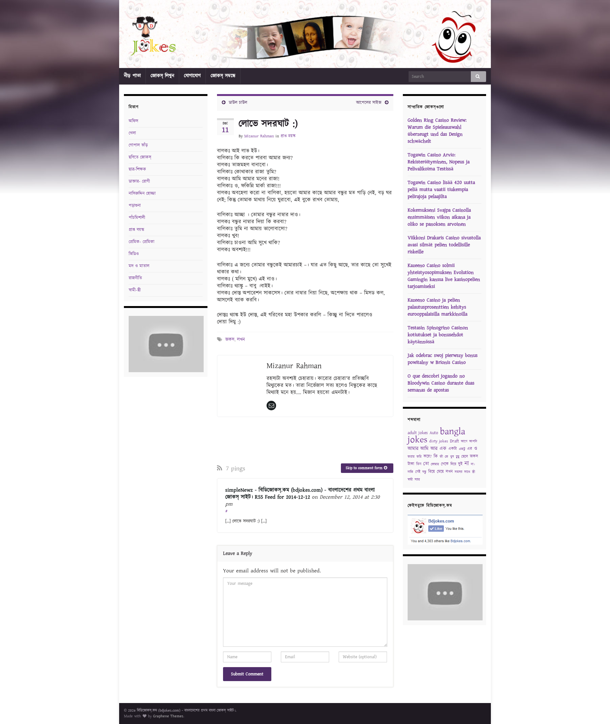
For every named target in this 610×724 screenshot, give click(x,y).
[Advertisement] (305, 439)
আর (433, 448)
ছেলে (464, 456)
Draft (454, 441)
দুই (460, 464)
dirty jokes (438, 441)
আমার (413, 448)
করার (411, 456)
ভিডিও (134, 254)
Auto (434, 433)
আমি (424, 448)
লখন (241, 339)
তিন (418, 464)
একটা (452, 449)
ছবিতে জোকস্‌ (140, 157)
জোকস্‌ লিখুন (162, 75)
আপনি (473, 441)
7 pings (234, 468)
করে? (428, 457)
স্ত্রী (473, 472)
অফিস (133, 121)
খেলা (132, 133)
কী (441, 456)
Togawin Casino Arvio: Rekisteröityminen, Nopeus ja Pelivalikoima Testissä (439, 162)
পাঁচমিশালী (137, 218)
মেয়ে (440, 472)
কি (436, 456)
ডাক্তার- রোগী (139, 181)
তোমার (435, 464)
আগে (464, 441)
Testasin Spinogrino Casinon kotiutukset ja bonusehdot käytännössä (438, 334)
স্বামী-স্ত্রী (135, 290)
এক (442, 448)
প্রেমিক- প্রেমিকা (141, 242)
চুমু (457, 456)
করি (419, 456)
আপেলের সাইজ (369, 102)
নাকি (410, 472)
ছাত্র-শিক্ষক (137, 169)
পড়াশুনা (135, 205)
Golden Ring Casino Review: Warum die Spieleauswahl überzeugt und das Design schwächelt (437, 131)
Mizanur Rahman (259, 136)
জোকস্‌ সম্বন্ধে (223, 75)
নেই (417, 472)
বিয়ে (431, 472)
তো (426, 464)
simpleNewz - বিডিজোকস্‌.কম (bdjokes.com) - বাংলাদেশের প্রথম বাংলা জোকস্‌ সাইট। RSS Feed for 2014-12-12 (300, 493)
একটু (462, 449)
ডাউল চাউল (238, 102)
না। (473, 464)
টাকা (411, 464)
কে (446, 456)
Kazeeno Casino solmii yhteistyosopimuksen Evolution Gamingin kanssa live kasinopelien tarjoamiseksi (444, 276)
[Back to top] (596, 710)
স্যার (417, 479)
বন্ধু (424, 472)
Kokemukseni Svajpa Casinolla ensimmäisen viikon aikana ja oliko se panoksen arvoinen (439, 217)
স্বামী (410, 479)
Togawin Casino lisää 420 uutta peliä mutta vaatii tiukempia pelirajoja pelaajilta (441, 189)
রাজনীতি (135, 278)
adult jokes (418, 433)
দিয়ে (453, 464)
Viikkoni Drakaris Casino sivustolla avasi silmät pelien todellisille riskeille (444, 245)
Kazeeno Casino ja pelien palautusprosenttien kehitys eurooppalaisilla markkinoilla (437, 307)
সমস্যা (458, 472)
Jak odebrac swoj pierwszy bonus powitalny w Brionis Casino (443, 359)
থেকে (445, 464)
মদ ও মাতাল (139, 266)
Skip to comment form (365, 468)
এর (469, 449)
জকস (229, 339)
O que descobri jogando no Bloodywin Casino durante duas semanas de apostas (441, 383)
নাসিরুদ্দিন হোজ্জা (142, 193)
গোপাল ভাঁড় (138, 145)
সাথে (467, 472)
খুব (452, 456)
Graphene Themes (168, 716)
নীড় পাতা (132, 75)
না (466, 463)
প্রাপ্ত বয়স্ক (288, 136)
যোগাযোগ (192, 75)
